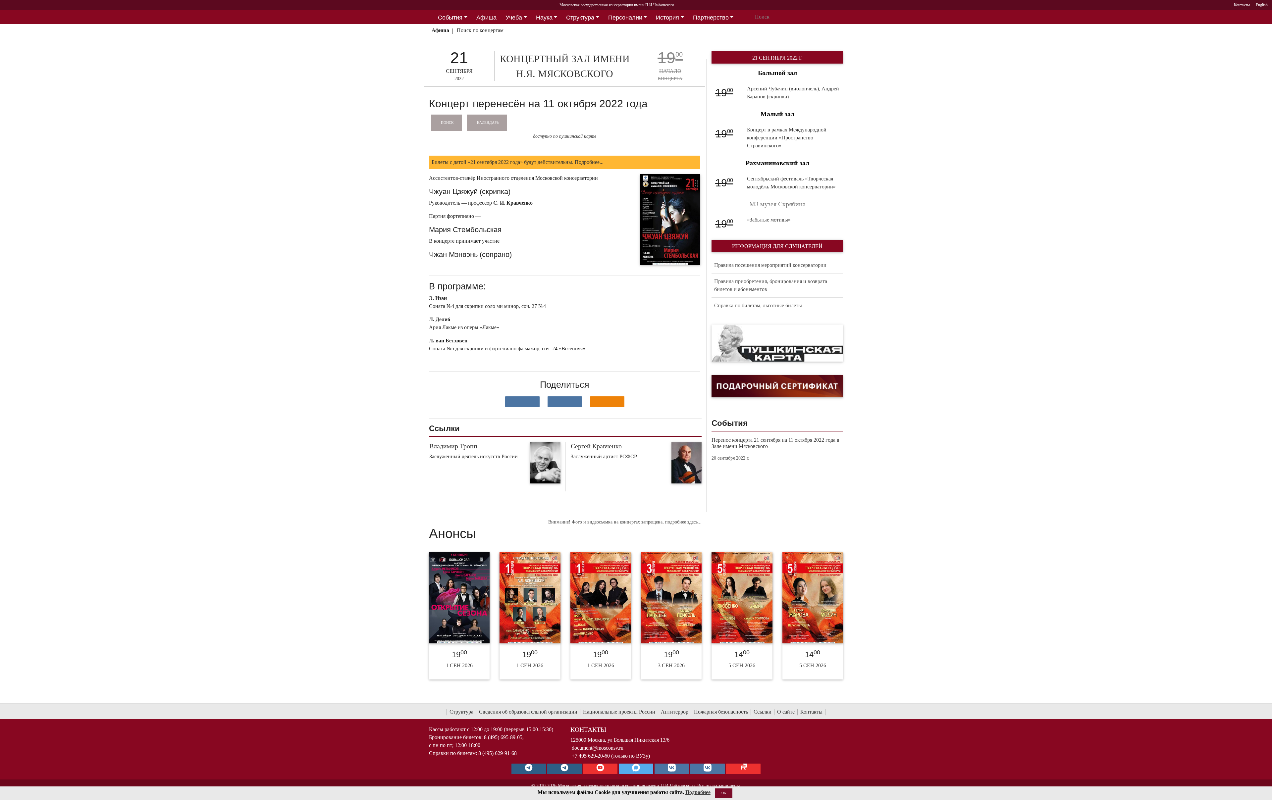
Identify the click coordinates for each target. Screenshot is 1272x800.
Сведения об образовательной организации (528, 712)
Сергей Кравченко (596, 446)
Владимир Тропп (453, 446)
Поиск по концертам (480, 30)
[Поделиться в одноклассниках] (607, 401)
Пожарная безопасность (721, 712)
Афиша (440, 30)
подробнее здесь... (683, 522)
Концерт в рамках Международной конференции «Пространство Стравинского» (786, 137)
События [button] (450, 17)
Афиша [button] (486, 17)
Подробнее (698, 792)
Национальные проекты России (619, 712)
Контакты (811, 712)
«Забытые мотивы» (769, 220)
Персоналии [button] (625, 17)
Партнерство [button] (711, 17)
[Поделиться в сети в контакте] (522, 401)
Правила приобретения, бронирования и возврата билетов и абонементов (770, 285)
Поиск (447, 122)
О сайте (786, 712)
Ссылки (762, 712)
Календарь (488, 122)
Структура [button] (580, 17)
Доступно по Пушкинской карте (564, 136)
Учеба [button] (513, 17)
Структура (461, 712)
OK (723, 793)
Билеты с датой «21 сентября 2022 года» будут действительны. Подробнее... (518, 162)
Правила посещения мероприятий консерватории (770, 265)
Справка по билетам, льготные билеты (758, 305)
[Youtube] (600, 769)
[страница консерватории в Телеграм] (528, 769)
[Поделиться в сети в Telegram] (565, 401)
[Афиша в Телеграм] (743, 769)
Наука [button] (544, 17)
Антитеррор (674, 712)
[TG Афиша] (564, 769)
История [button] (667, 17)
